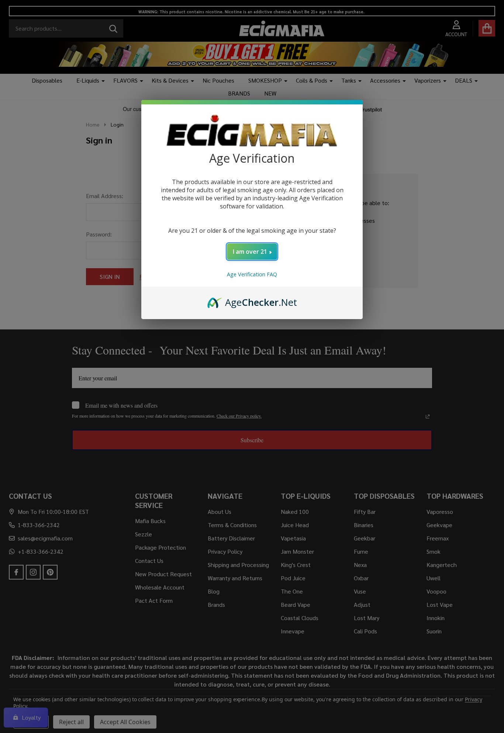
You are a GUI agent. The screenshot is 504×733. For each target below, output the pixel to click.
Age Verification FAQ (252, 274)
